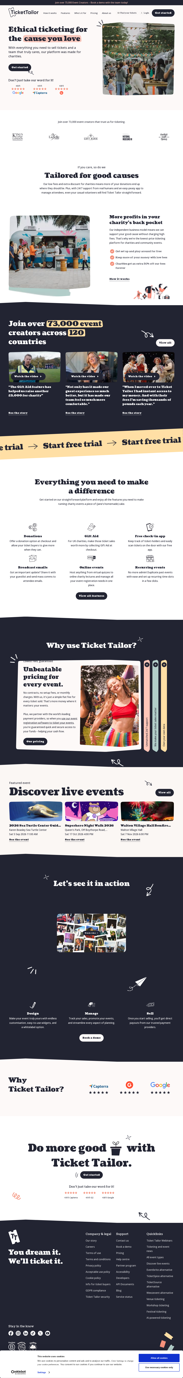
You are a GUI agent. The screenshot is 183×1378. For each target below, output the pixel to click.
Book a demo (124, 1246)
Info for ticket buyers (98, 1284)
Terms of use (93, 1253)
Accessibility (123, 1271)
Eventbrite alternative (159, 1269)
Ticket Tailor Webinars (159, 1240)
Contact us (122, 1240)
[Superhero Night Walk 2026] (91, 811)
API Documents (125, 1284)
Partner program (126, 1265)
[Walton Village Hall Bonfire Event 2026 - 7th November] (147, 811)
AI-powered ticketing (159, 1317)
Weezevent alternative (160, 1292)
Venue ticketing (156, 1299)
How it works (50, 13)
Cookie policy (93, 1278)
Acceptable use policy (98, 1271)
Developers (122, 1278)
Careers (90, 1246)
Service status (124, 1296)
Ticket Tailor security (98, 1296)
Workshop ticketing (158, 1305)
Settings (41, 1372)
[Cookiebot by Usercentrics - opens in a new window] (18, 1372)
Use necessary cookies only (159, 1367)
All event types (155, 1257)
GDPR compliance (96, 1290)
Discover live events (158, 1263)
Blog (119, 1290)
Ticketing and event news (158, 1249)
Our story (91, 1240)
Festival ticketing (156, 1311)
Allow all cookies (159, 1358)
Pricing (94, 13)
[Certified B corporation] (11, 1347)
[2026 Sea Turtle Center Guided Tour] (35, 811)
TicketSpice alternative (160, 1276)
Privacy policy (93, 1265)
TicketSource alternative (154, 1284)
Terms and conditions (98, 1259)
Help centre (123, 1259)
